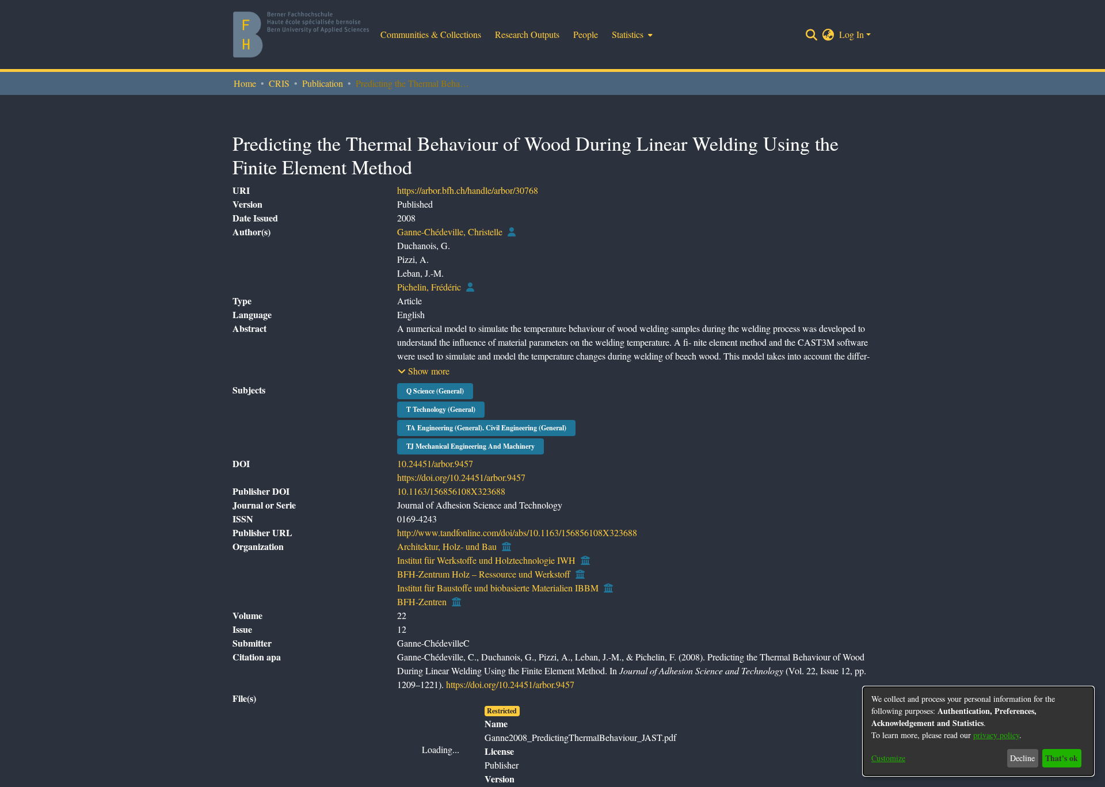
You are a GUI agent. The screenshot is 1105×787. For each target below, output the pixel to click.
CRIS (279, 83)
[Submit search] (812, 34)
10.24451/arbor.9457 (435, 485)
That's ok (1061, 758)
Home (245, 83)
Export (798, 133)
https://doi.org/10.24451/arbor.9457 (461, 499)
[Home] (301, 34)
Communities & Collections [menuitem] (430, 34)
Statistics (844, 133)
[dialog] (978, 731)
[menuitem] (631, 34)
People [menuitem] (585, 34)
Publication (322, 83)
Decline (1022, 757)
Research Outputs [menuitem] (527, 34)
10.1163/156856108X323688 (451, 513)
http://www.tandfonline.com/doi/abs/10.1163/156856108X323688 (517, 554)
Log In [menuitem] (851, 34)
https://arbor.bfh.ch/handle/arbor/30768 (467, 212)
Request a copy (828, 735)
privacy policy (996, 734)
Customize (888, 757)
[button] (423, 392)
